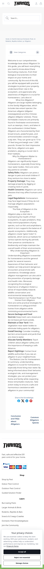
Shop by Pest (7, 479)
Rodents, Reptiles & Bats (14, 41)
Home (8, 39)
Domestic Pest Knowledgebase (15, 521)
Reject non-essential (22, 557)
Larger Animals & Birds (11, 507)
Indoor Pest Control (10, 484)
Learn (22, 499)
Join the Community (10, 525)
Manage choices (22, 563)
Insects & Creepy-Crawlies (13, 516)
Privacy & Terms (13, 546)
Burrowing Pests (9, 503)
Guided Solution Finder (11, 493)
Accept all (22, 552)
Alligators (27, 41)
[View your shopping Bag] (41, 3)
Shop (22, 475)
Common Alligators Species (34, 420)
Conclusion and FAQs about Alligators (16, 420)
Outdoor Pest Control (11, 488)
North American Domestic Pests (23, 39)
